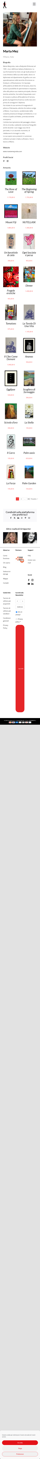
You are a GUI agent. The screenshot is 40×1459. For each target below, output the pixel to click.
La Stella (29, 422)
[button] (4, 537)
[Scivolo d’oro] (11, 405)
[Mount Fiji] (11, 204)
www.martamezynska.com (12, 151)
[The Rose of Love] (11, 172)
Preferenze (20, 1454)
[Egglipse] (11, 372)
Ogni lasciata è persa (29, 254)
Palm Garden (29, 483)
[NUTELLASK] (29, 204)
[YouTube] (29, 584)
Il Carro (11, 452)
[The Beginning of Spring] (29, 172)
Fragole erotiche (11, 292)
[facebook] (4, 161)
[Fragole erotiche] (11, 268)
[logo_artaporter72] (5, 2)
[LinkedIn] (32, 584)
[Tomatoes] (11, 306)
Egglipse (11, 389)
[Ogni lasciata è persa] (29, 235)
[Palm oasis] (29, 435)
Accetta (20, 1443)
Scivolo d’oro (11, 422)
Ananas (29, 356)
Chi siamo (6, 563)
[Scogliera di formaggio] (29, 372)
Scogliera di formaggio (29, 391)
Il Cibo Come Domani (11, 358)
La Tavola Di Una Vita (29, 325)
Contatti (6, 583)
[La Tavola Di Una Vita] (29, 306)
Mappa (5, 579)
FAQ (29, 556)
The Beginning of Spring (29, 190)
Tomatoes (11, 323)
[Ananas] (29, 339)
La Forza (10, 483)
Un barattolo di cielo (11, 254)
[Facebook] (29, 580)
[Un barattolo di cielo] (11, 235)
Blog (4, 567)
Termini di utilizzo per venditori (7, 611)
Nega (20, 1448)
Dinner (29, 285)
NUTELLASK (29, 222)
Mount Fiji (11, 222)
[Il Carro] (11, 435)
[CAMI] (10, 533)
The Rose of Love (11, 190)
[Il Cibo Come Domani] (11, 339)
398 (28, 499)
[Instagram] (32, 580)
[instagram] (7, 161)
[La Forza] (11, 466)
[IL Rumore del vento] (29, 533)
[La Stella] (29, 405)
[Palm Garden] (29, 466)
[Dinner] (29, 268)
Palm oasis (29, 452)
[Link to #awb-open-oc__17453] (34, 4)
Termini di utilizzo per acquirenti (7, 601)
